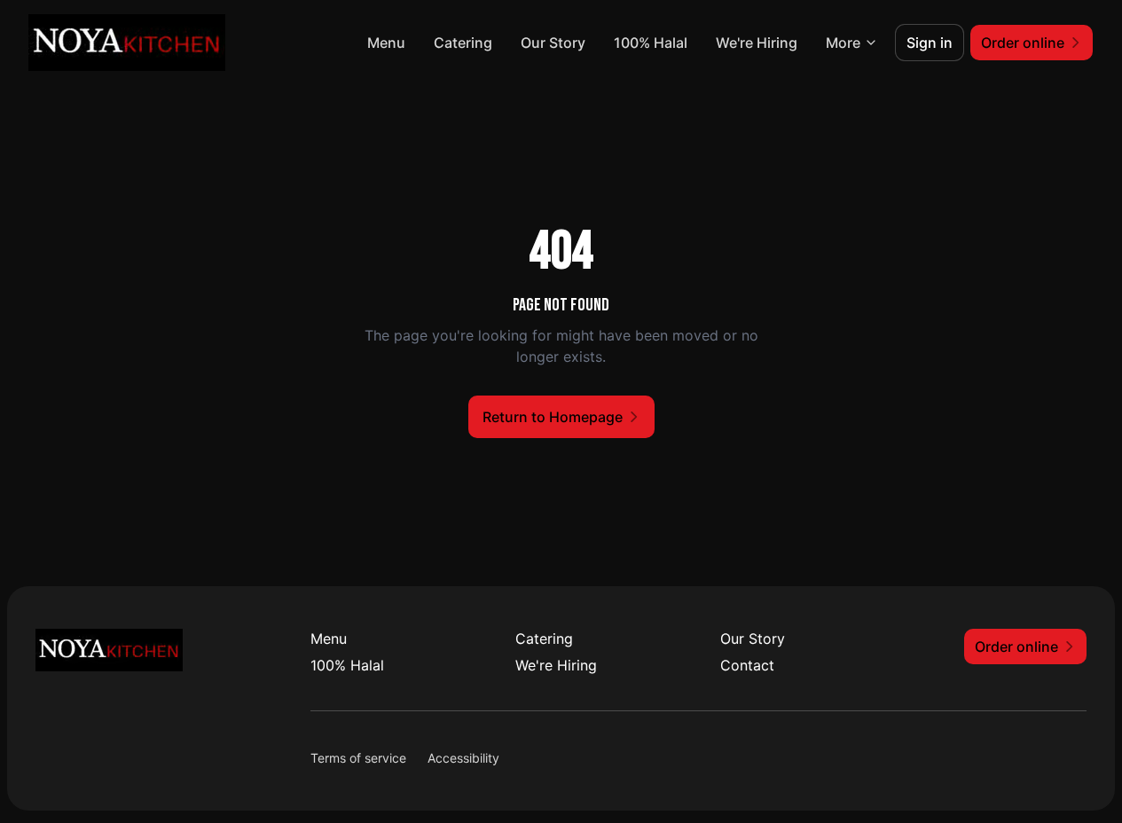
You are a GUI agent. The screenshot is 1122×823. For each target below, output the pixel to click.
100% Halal (650, 42)
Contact (747, 665)
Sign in (929, 42)
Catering (463, 42)
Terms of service (358, 757)
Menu (386, 42)
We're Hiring (756, 42)
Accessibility (463, 757)
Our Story (553, 42)
